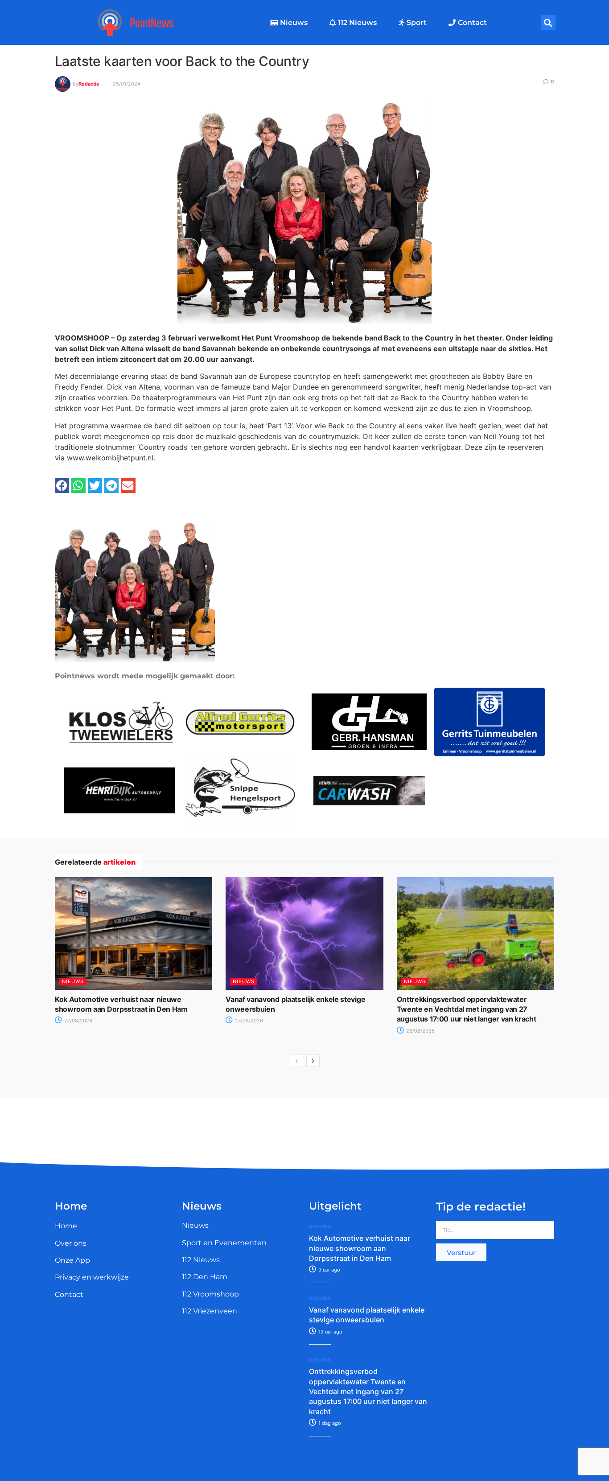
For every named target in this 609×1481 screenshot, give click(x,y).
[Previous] (296, 1060)
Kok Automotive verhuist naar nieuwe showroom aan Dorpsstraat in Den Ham (359, 1248)
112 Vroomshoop (210, 1294)
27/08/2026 (77, 1020)
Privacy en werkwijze (92, 1277)
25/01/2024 (126, 84)
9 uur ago (328, 1270)
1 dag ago (329, 1423)
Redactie (88, 84)
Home (66, 1226)
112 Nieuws (357, 22)
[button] (548, 22)
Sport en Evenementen (224, 1243)
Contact (472, 22)
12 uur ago (329, 1332)
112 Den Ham (204, 1276)
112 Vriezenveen (209, 1311)
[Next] (313, 1060)
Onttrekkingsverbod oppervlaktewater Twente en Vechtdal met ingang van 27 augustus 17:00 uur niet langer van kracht (466, 1009)
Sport (417, 22)
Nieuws (294, 22)
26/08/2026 (420, 1031)
